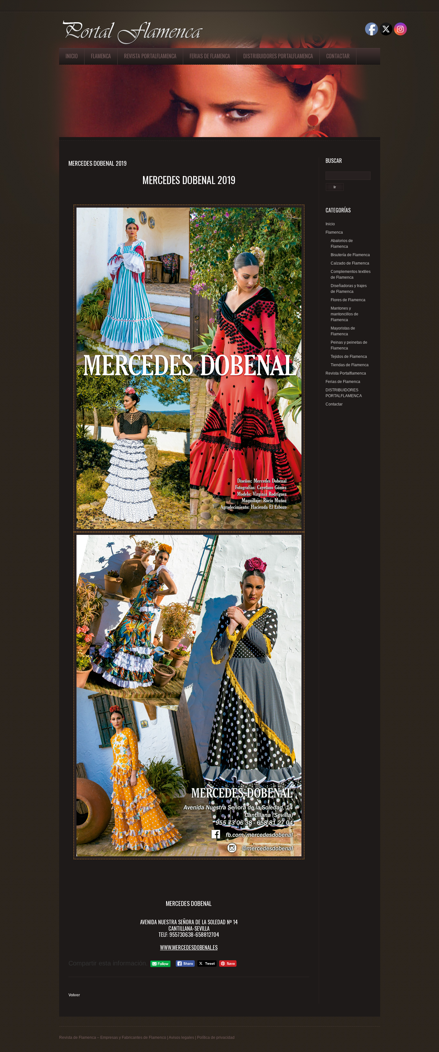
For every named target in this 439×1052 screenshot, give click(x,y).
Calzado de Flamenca (350, 263)
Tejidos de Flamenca (349, 356)
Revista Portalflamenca (150, 56)
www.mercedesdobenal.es (189, 947)
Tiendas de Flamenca (350, 365)
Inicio (72, 56)
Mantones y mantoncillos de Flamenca (344, 314)
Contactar (338, 56)
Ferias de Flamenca (210, 56)
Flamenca (101, 56)
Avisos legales (181, 1037)
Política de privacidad (216, 1037)
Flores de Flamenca (348, 300)
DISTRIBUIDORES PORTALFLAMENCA (278, 56)
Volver (74, 995)
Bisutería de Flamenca (350, 255)
